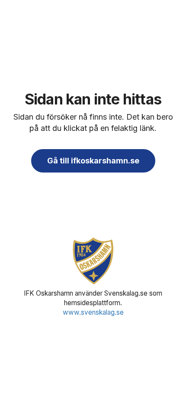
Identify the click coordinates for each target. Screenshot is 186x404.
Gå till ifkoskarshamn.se (93, 160)
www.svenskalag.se (93, 312)
